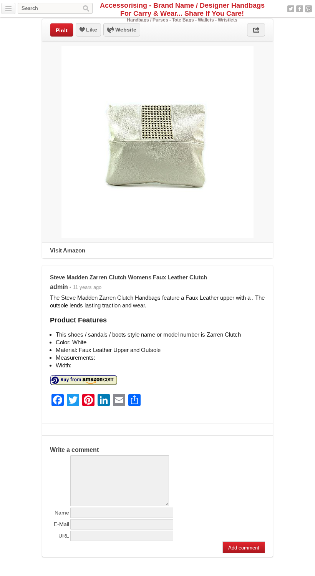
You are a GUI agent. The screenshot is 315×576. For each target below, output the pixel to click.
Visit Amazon (67, 250)
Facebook (299, 9)
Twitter (291, 9)
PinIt (62, 30)
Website (125, 30)
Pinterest (308, 9)
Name (62, 513)
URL (63, 536)
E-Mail (61, 524)
